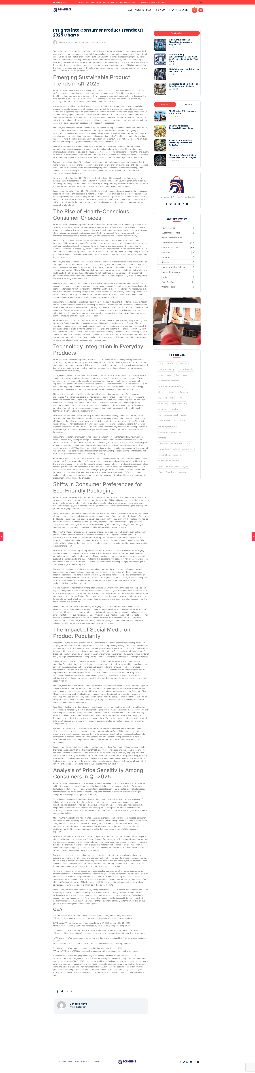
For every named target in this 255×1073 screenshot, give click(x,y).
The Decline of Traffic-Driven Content (153, 2)
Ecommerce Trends (80, 42)
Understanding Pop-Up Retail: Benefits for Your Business (183, 85)
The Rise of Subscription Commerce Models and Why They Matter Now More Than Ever (108, 2)
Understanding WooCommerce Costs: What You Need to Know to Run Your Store (183, 57)
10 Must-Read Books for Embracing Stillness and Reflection (180, 142)
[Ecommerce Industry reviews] (62, 9)
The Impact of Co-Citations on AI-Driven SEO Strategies (182, 156)
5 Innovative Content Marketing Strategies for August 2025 (181, 42)
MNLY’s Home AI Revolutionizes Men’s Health (184, 70)
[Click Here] (200, 10)
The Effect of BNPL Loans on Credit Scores (182, 112)
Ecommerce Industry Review (74, 1061)
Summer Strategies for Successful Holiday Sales (181, 127)
